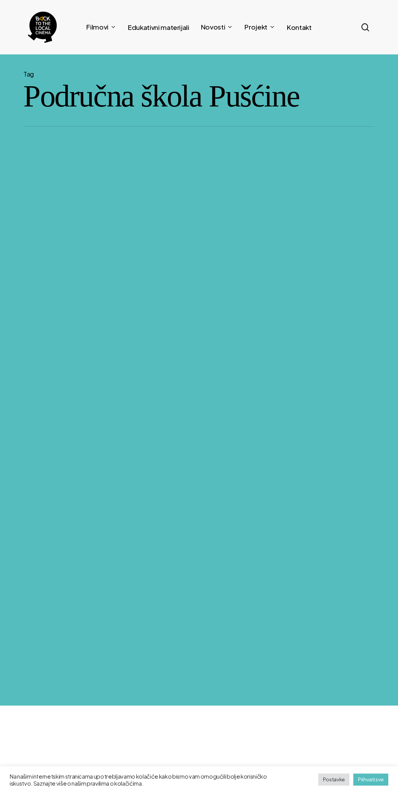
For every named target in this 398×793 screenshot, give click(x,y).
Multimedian (333, 709)
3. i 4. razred (212, 637)
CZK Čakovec (302, 622)
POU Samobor (303, 652)
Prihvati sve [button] (371, 779)
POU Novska (301, 637)
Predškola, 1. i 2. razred (224, 622)
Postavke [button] (334, 779)
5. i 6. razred (212, 652)
